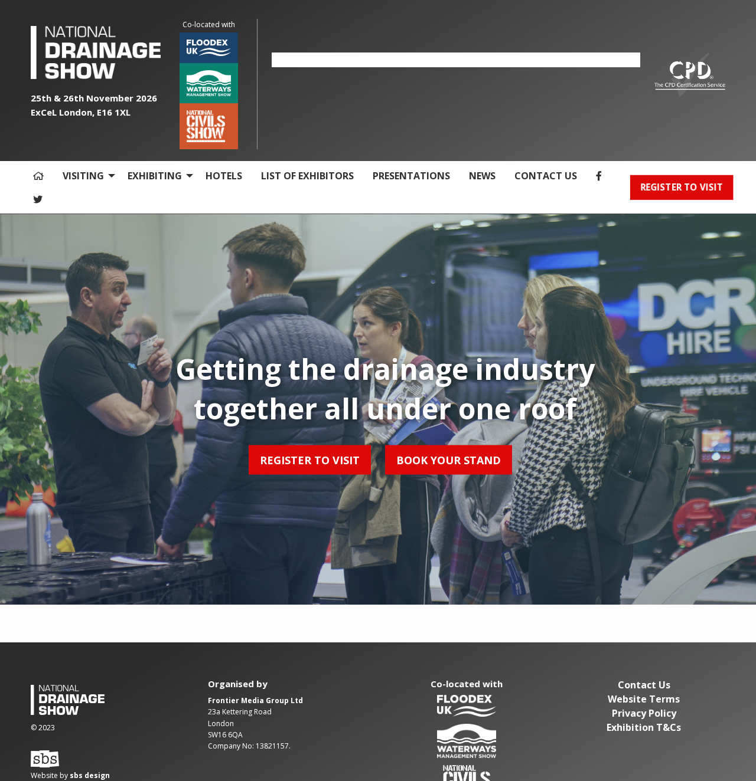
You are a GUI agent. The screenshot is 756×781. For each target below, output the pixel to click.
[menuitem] (38, 176)
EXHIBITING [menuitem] (155, 175)
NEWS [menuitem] (482, 175)
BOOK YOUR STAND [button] (448, 459)
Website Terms (644, 699)
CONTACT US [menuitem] (545, 175)
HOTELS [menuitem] (224, 175)
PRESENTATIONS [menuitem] (411, 175)
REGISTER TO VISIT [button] (681, 187)
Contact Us (644, 684)
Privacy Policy (644, 713)
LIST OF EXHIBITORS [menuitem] (307, 175)
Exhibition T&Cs (644, 727)
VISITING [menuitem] (83, 175)
